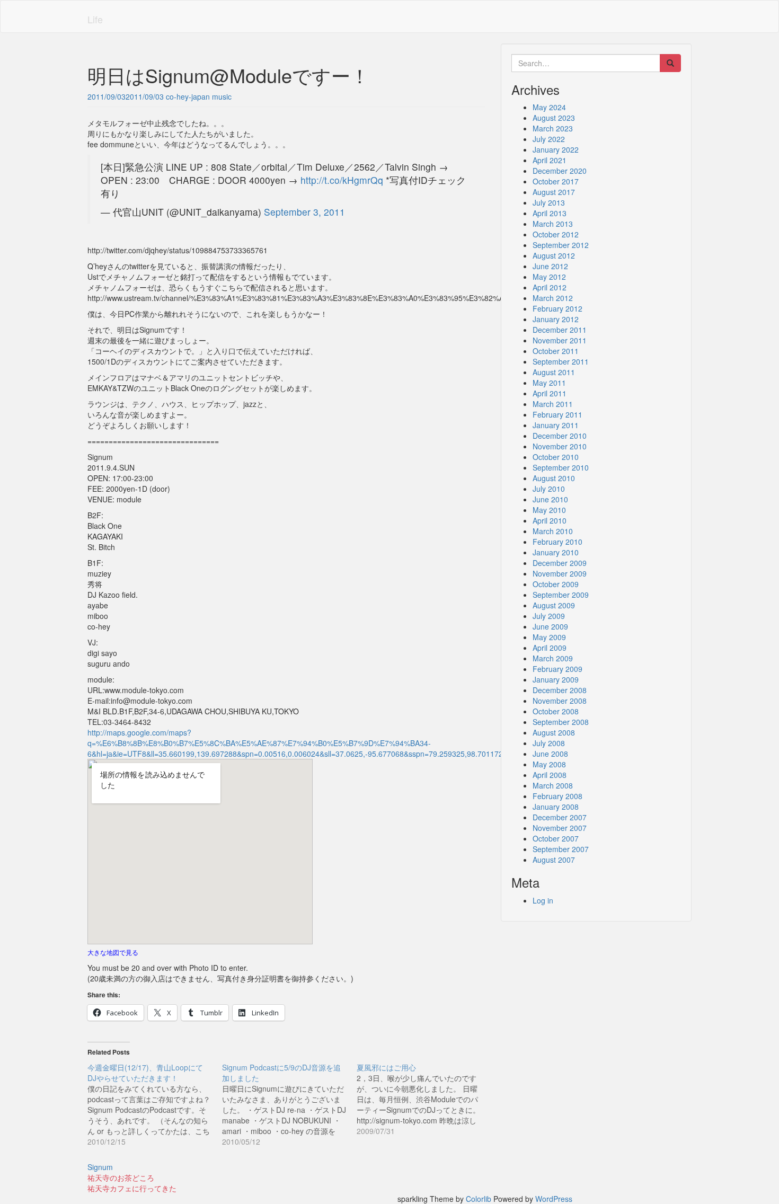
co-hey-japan (188, 96)
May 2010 (549, 509)
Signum (100, 1167)
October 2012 (556, 234)
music (222, 96)
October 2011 (556, 351)
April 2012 (549, 287)
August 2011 (554, 372)
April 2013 (549, 213)
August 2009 (554, 605)
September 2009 (561, 594)
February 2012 (557, 308)
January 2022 (556, 149)
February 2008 (557, 796)
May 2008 (549, 764)
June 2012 (550, 266)
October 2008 (556, 711)
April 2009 (549, 647)
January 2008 (556, 806)
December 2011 (560, 329)
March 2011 (553, 404)
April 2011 (549, 393)
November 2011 (560, 340)
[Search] (670, 63)
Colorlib (478, 1198)
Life (95, 19)
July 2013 (549, 202)
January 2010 (556, 552)
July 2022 (549, 139)
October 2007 (556, 838)
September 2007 (561, 849)
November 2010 (560, 446)
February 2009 (557, 668)
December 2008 (560, 690)
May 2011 (549, 382)
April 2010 (549, 520)
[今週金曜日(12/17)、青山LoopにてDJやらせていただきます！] (154, 1104)
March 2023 (553, 128)
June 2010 (550, 499)
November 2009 (560, 573)
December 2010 (560, 435)
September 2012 (561, 245)
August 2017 (554, 192)
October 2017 (556, 181)
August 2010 (554, 478)
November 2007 (560, 827)
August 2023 (554, 117)
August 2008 (554, 732)
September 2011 (561, 361)
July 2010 (549, 488)
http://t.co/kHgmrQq (341, 180)
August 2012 (554, 255)
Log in (543, 900)
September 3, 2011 (304, 211)
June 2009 (550, 626)
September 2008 (561, 721)
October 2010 (556, 457)
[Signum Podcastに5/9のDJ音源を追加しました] (289, 1104)
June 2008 (550, 753)
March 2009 (553, 658)
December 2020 (560, 170)
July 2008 (549, 743)
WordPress (553, 1198)
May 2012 (549, 276)
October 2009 (556, 584)
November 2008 (560, 700)
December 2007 (560, 817)
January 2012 (556, 319)
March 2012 (553, 298)
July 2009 (549, 615)
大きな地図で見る (112, 952)
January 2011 (556, 425)
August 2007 (554, 859)
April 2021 (549, 160)
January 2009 (556, 679)
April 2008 (549, 774)
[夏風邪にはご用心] (424, 1099)
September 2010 (561, 467)
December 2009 (560, 562)
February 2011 (557, 414)
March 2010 (553, 531)
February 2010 (557, 541)
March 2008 (553, 785)
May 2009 (549, 637)
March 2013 (553, 223)
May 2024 (549, 107)
